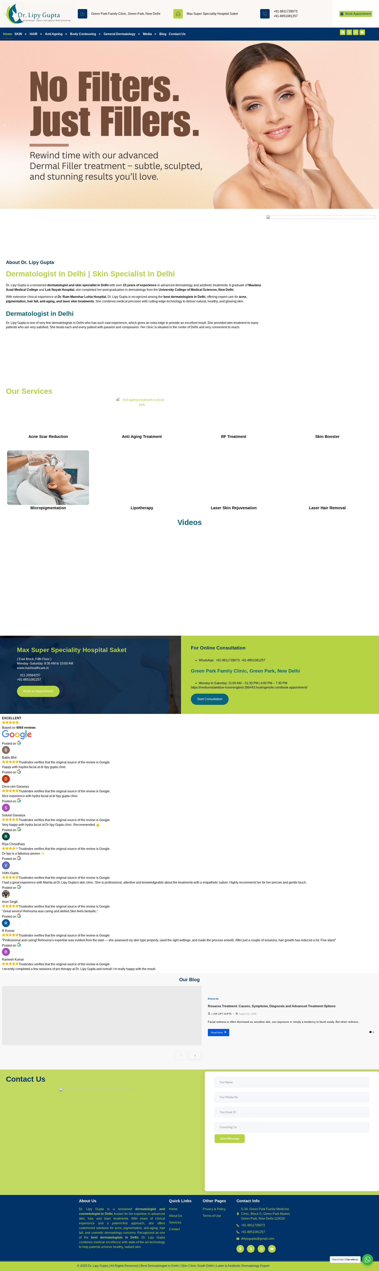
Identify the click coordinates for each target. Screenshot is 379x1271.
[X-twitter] (349, 32)
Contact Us (177, 34)
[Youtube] (362, 32)
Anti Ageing (54, 34)
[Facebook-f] (240, 1248)
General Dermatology (119, 34)
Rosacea (213, 998)
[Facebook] (342, 32)
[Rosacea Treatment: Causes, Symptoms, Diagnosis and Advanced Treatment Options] (102, 1015)
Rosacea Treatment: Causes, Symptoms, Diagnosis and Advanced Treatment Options (272, 1006)
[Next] (195, 1055)
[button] (4, 125)
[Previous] (181, 1055)
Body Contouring (83, 34)
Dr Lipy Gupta (223, 1014)
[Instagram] (355, 32)
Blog (162, 34)
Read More (217, 1032)
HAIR (34, 34)
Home (7, 34)
